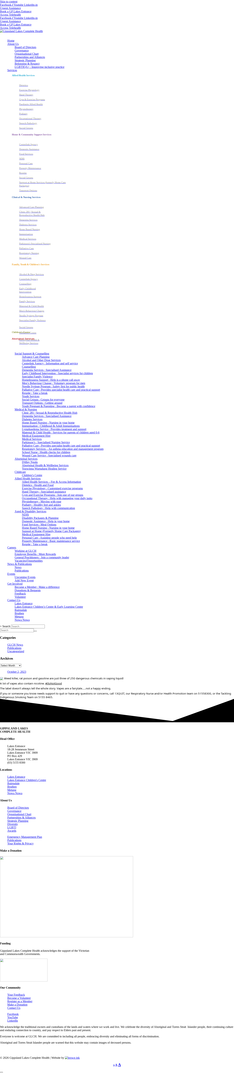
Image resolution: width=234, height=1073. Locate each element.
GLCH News (15, 644)
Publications (14, 648)
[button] (120, 44)
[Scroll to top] (1, 1072)
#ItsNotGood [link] (53, 683)
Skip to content (8, 1)
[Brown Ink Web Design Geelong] (72, 1057)
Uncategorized (15, 651)
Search (6, 626)
